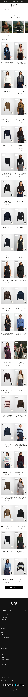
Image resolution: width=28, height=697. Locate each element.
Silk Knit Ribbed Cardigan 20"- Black (7, 174)
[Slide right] (25, 1)
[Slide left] (2, 1)
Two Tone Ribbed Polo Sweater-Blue (7, 578)
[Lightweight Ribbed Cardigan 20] (7, 106)
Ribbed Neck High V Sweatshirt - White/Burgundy (7, 91)
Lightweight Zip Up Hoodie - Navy (7, 444)
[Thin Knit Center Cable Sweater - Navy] (7, 216)
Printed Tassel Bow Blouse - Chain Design (20, 119)
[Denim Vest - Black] (7, 269)
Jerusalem (3, 664)
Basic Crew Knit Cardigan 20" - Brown (20, 147)
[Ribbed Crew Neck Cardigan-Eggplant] (20, 459)
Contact (3, 622)
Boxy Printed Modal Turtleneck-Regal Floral (7, 335)
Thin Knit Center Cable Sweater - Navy (7, 228)
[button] (5, 580)
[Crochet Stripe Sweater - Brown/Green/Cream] (20, 350)
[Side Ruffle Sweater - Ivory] (20, 377)
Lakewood (4, 654)
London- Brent (5, 659)
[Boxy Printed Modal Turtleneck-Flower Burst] (7, 350)
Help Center (4, 639)
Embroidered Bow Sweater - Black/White (7, 201)
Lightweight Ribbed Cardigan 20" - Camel (7, 118)
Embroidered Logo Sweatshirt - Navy (20, 307)
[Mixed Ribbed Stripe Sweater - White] (7, 459)
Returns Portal (5, 614)
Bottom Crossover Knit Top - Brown (7, 307)
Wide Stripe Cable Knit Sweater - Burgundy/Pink (7, 417)
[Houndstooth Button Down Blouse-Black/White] (20, 486)
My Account (4, 632)
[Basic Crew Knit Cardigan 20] (20, 134)
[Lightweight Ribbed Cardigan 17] (7, 134)
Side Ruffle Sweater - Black (21, 174)
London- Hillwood (6, 662)
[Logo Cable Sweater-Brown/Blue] (20, 188)
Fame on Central (11, 693)
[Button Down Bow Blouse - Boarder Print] (20, 51)
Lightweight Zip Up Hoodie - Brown (20, 416)
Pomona (3, 657)
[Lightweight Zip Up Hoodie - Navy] (7, 432)
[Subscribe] (26, 677)
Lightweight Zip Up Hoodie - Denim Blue (21, 334)
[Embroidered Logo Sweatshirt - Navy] (20, 295)
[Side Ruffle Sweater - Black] (20, 162)
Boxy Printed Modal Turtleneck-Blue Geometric (7, 64)
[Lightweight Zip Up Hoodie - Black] (20, 513)
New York (3, 652)
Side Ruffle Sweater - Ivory (21, 389)
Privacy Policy (5, 617)
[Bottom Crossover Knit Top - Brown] (7, 295)
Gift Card (3, 634)
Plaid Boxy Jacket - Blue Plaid (20, 91)
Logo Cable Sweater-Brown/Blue (20, 200)
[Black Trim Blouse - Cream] (20, 242)
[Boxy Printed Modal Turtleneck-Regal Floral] (7, 322)
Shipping (3, 619)
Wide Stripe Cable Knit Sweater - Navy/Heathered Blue (20, 444)
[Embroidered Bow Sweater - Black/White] (7, 188)
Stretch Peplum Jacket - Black (20, 228)
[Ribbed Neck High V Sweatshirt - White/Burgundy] (7, 79)
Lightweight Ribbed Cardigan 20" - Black (7, 552)
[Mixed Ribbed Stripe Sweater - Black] (20, 566)
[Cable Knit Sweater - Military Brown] (7, 486)
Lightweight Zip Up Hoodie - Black (20, 526)
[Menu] (2, 5)
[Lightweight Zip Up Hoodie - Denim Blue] (20, 322)
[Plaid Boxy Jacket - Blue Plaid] (20, 79)
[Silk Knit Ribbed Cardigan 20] (7, 162)
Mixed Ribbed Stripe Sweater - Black (20, 578)
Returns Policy (5, 637)
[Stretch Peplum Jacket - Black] (20, 216)
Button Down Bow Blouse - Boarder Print (20, 64)
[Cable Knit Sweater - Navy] (7, 242)
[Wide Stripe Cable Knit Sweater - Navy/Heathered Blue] (20, 432)
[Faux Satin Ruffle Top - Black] (20, 269)
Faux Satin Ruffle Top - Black (20, 281)
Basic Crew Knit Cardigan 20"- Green (21, 552)
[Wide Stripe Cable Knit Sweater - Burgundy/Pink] (7, 404)
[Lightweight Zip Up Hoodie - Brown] (20, 404)
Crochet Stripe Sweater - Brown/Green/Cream (21, 362)
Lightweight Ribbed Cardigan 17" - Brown (7, 389)
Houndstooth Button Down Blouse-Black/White (20, 498)
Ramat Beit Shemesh (6, 667)
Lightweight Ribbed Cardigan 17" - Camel (7, 526)
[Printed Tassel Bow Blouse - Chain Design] (20, 106)
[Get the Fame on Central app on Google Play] (19, 684)
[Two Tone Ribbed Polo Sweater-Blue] (7, 566)
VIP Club (3, 642)
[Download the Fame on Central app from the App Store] (9, 684)
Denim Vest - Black (7, 280)
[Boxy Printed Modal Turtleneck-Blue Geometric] (7, 51)
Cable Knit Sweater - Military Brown (7, 498)
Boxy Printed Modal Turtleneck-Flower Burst (7, 362)
